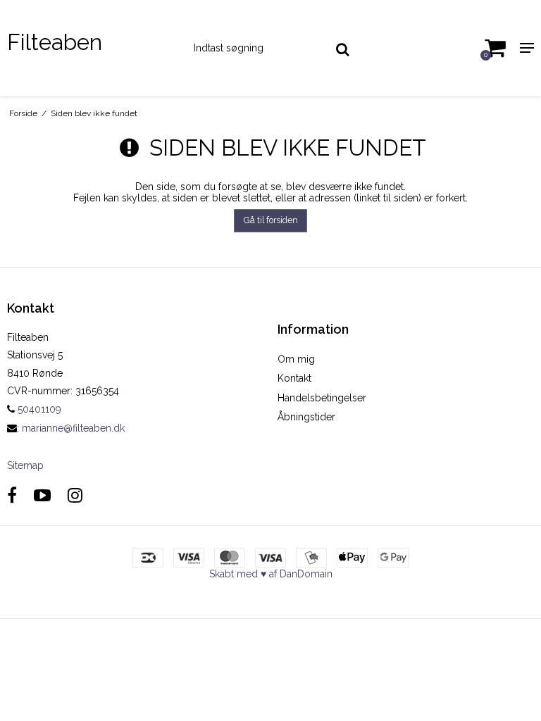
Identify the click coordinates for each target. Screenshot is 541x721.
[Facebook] (12, 495)
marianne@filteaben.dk (73, 428)
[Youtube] (42, 495)
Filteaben (54, 42)
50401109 (38, 409)
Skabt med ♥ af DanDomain (270, 573)
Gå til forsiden (271, 220)
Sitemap (25, 465)
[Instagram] (75, 495)
